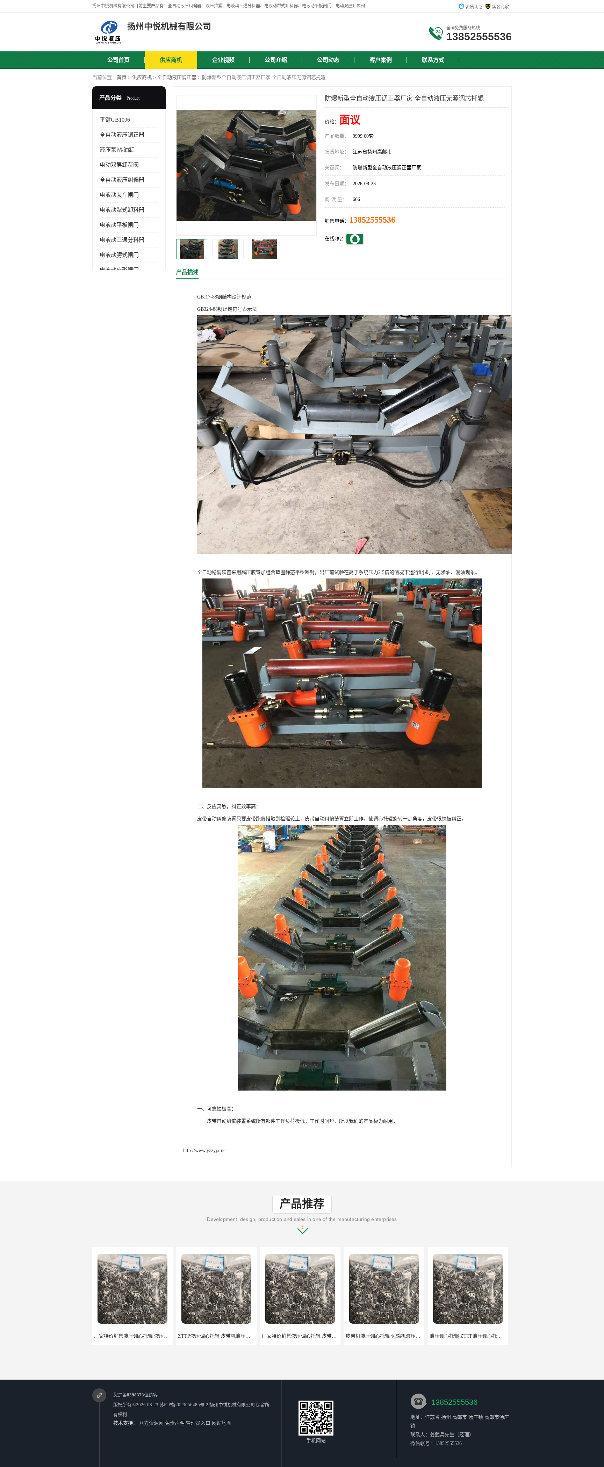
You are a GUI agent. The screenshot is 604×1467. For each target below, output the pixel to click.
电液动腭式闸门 (119, 255)
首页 (122, 77)
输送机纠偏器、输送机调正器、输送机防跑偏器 (481, 1336)
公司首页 (118, 60)
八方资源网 (151, 1423)
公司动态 (328, 60)
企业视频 (223, 60)
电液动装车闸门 (119, 195)
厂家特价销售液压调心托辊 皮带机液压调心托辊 (230, 1336)
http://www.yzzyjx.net (205, 1150)
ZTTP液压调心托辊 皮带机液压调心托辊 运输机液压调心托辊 (160, 1336)
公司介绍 (276, 60)
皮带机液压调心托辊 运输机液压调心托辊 (306, 1336)
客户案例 (380, 60)
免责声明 (175, 1423)
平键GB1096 (115, 120)
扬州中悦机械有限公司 (232, 1404)
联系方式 (433, 60)
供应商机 (171, 60)
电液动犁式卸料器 (122, 210)
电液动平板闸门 (119, 225)
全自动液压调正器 (176, 77)
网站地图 (221, 1423)
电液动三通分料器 (122, 240)
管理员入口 (198, 1423)
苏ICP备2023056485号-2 (183, 1404)
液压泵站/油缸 (117, 150)
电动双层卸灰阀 (119, 165)
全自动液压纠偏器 (122, 180)
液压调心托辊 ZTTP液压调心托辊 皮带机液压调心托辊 (404, 1336)
